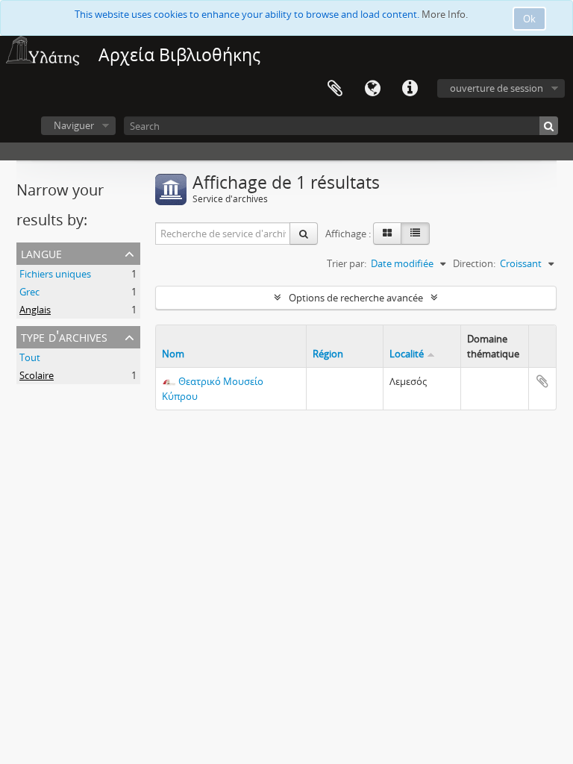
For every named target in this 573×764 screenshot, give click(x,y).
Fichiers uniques (55, 274)
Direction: (474, 263)
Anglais (35, 309)
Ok (529, 18)
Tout (29, 357)
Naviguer (74, 125)
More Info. (445, 14)
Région (328, 353)
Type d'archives (64, 336)
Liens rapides (409, 88)
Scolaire (36, 375)
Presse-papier (335, 88)
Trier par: (346, 263)
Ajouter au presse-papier (542, 381)
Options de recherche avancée (356, 297)
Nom (173, 353)
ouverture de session (496, 88)
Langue (372, 88)
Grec (29, 291)
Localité (406, 353)
